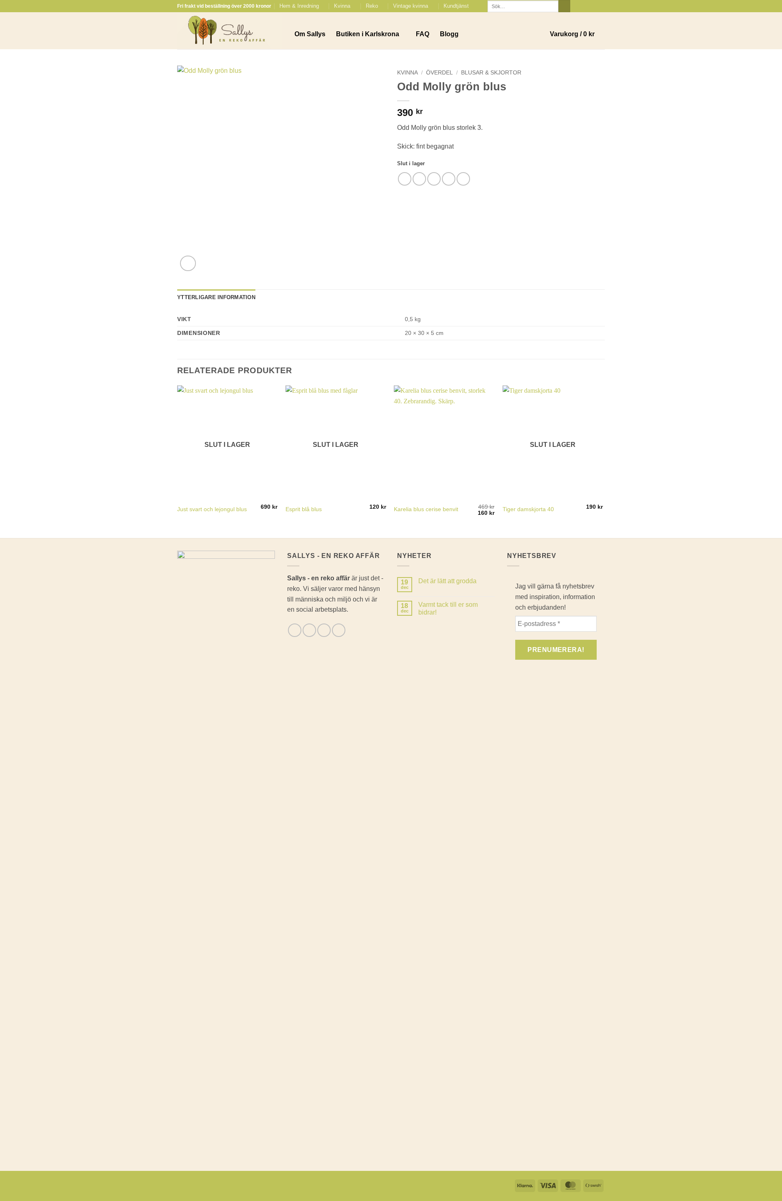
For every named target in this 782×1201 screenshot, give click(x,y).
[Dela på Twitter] (419, 179)
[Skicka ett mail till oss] (593, 6)
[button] (577, 34)
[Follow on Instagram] (585, 6)
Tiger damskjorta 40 (528, 509)
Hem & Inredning (299, 6)
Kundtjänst (456, 6)
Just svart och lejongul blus (212, 509)
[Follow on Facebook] (577, 6)
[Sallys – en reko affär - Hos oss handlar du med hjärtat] (229, 30)
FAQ (422, 34)
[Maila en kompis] (434, 179)
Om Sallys (309, 34)
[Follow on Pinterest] (600, 6)
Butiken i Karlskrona (367, 34)
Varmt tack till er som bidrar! (448, 608)
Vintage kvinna (410, 6)
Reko (372, 6)
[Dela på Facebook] (404, 179)
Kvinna (342, 6)
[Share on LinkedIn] (463, 179)
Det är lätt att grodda (447, 581)
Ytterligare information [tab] (216, 297)
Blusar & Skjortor (491, 73)
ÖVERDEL (439, 73)
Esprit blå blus (304, 509)
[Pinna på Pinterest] (448, 179)
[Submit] (564, 6)
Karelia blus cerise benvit (426, 509)
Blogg (449, 34)
